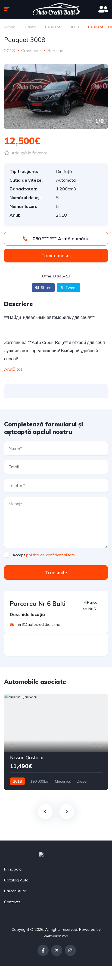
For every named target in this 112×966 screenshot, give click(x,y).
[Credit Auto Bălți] (56, 9)
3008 (74, 27)
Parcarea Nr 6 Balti (38, 604)
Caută (30, 27)
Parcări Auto (15, 891)
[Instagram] (70, 950)
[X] (56, 950)
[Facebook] (43, 950)
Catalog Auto (16, 880)
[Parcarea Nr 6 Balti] (91, 607)
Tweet (71, 287)
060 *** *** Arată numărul (60, 238)
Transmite (56, 572)
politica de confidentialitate (50, 554)
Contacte (12, 901)
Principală (12, 869)
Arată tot (13, 369)
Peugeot (52, 27)
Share (46, 287)
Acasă (9, 27)
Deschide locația (27, 614)
